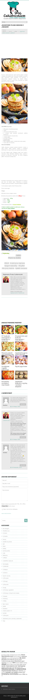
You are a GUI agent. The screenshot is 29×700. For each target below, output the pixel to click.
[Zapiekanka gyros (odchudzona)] (21, 346)
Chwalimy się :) (6, 531)
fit (13, 659)
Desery (4, 539)
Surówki (4, 613)
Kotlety (4, 548)
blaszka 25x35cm (17, 655)
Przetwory (5, 598)
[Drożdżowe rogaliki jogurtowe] (8, 359)
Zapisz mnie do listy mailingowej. (10, 509)
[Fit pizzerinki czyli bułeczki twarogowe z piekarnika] (21, 329)
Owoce (10, 31)
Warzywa (6, 615)
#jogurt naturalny (10, 266)
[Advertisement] (14, 47)
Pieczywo (6, 578)
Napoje (6, 569)
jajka (9, 661)
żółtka (23, 674)
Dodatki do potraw (7, 541)
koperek (10, 662)
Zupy (4, 621)
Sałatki (4, 606)
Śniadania (5, 608)
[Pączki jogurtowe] (21, 359)
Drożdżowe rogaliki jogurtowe (5, 368)
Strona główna (4, 30)
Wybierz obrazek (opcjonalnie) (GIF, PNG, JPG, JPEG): (13, 504)
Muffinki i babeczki (8, 561)
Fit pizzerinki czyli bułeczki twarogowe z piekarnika (21, 338)
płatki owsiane (23, 664)
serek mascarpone (8, 666)
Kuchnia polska (6, 551)
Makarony (5, 555)
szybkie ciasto (9, 667)
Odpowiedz (22, 404)
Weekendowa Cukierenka (13, 669)
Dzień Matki (10, 659)
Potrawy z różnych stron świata (11, 593)
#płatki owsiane (21, 268)
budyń (11, 656)
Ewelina (5, 405)
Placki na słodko (14, 258)
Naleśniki (6, 566)
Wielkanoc (15, 671)
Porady (4, 587)
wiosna (21, 671)
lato (13, 663)
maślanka (25, 662)
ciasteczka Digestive (17, 656)
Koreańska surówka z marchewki (5, 383)
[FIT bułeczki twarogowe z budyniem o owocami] (8, 329)
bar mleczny (4, 655)
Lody (4, 553)
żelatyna (20, 674)
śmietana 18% (21, 672)
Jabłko (15, 31)
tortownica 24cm (20, 667)
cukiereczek (18, 274)
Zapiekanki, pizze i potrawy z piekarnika (12, 618)
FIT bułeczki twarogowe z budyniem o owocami (6, 338)
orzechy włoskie (16, 664)
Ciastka (6, 536)
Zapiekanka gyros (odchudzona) (21, 354)
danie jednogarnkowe (14, 658)
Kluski (4, 546)
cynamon (8, 658)
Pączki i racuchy (6, 576)
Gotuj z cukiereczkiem (8, 695)
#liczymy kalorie (8, 268)
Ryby (5, 601)
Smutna (5, 452)
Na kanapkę (5, 564)
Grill (3, 544)
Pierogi (5, 581)
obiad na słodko (9, 664)
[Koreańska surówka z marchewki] (8, 375)
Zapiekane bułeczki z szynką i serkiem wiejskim (21, 384)
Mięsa (5, 557)
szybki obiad (14, 667)
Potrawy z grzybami (9, 590)
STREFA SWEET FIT (7, 611)
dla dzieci (22, 658)
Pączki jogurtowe (21, 366)
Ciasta (5, 533)
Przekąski (5, 596)
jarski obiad (14, 661)
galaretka (16, 659)
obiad (3, 664)
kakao (8, 662)
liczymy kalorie (19, 662)
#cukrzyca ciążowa (17, 263)
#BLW (6, 263)
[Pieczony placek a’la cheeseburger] (8, 346)
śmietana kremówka (9, 674)
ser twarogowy (20, 666)
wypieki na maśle (12, 672)
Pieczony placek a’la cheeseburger (8, 354)
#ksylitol (21, 266)
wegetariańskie (6, 671)
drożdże (4, 659)
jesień (19, 661)
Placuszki (6, 584)
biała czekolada (10, 655)
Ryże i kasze (6, 604)
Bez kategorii (6, 528)
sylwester (3, 667)
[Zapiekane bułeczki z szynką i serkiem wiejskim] (21, 375)
